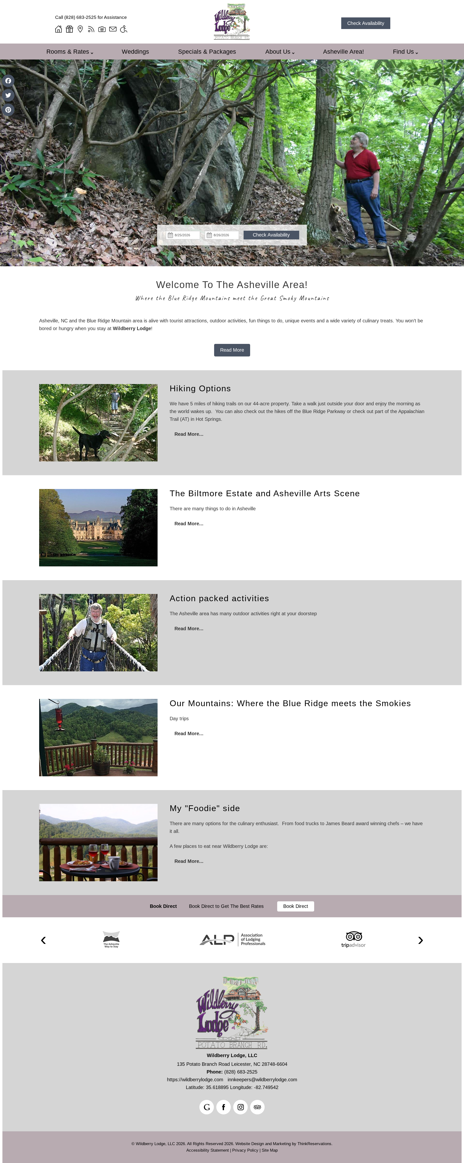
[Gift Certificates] (69, 29)
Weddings (135, 51)
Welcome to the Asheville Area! (232, 284)
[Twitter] (8, 95)
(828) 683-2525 (80, 17)
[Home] (58, 29)
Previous (43, 940)
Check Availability (365, 23)
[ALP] (232, 939)
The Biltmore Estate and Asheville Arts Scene (265, 493)
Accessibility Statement (207, 1150)
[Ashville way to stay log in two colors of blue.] (111, 939)
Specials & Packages (207, 51)
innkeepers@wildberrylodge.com (262, 1079)
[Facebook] (8, 81)
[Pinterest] (8, 110)
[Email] (112, 29)
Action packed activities (219, 598)
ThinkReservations (314, 1143)
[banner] (232, 906)
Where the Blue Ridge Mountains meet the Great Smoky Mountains (232, 298)
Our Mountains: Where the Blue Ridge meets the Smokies (290, 703)
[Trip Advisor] (353, 939)
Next (421, 940)
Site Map (270, 1150)
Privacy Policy (245, 1150)
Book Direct (163, 906)
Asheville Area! (343, 51)
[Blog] (91, 29)
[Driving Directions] (80, 29)
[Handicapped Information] (123, 29)
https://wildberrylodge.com (195, 1079)
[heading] (232, 291)
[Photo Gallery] (102, 29)
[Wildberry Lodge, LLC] (232, 38)
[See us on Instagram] (240, 1107)
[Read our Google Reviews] (206, 1107)
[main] (232, 336)
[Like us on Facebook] (223, 1107)
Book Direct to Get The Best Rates (227, 906)
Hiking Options (200, 388)
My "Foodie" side (205, 808)
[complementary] (232, 411)
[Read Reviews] (257, 1107)
